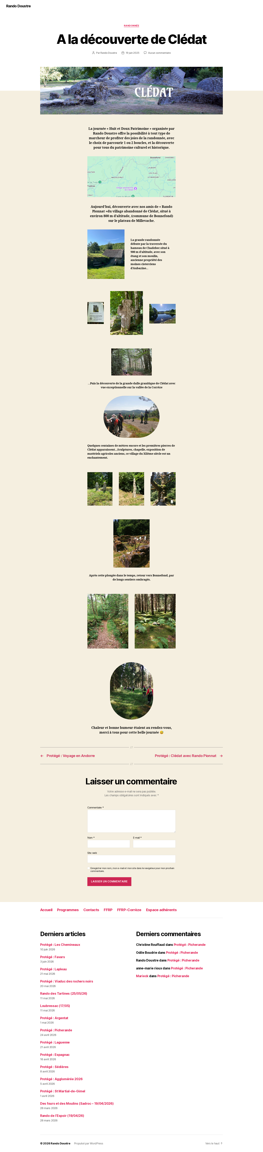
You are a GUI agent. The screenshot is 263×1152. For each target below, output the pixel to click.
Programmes (68, 910)
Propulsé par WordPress (88, 1143)
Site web (92, 852)
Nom (91, 837)
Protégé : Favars (52, 957)
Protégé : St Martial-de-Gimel (62, 1091)
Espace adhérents (161, 910)
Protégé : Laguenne (55, 1042)
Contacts (91, 910)
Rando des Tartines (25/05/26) (63, 993)
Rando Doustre (18, 6)
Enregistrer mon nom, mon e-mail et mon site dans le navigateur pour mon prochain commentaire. (132, 869)
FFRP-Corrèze (129, 910)
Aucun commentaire (159, 52)
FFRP (108, 910)
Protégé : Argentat (54, 1018)
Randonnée (131, 25)
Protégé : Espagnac (55, 1055)
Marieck (142, 976)
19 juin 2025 (132, 52)
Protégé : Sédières (54, 1067)
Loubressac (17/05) (55, 1006)
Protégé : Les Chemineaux (60, 945)
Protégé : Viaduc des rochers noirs (66, 981)
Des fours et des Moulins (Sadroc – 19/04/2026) (77, 1103)
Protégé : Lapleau (53, 969)
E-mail (137, 837)
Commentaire (95, 807)
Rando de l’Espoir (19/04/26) (62, 1116)
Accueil (46, 910)
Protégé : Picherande (56, 1030)
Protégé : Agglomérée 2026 (61, 1079)
